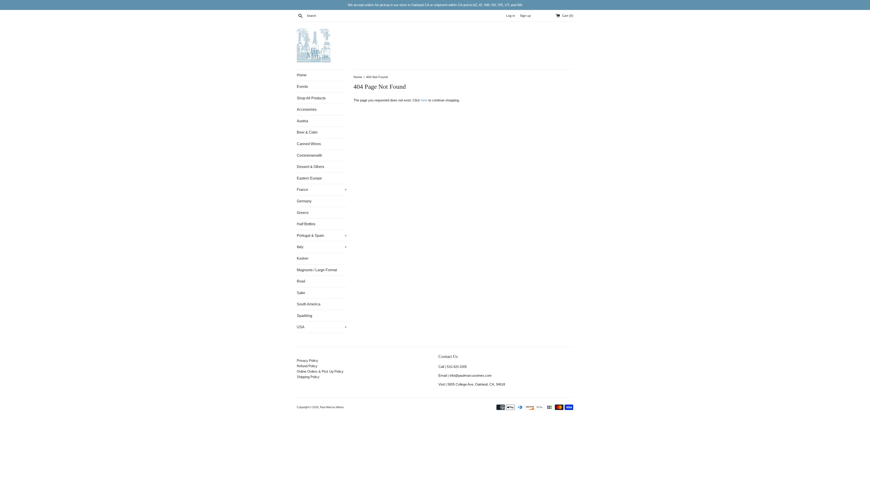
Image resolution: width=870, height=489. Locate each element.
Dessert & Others (310, 167)
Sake (301, 293)
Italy (322, 247)
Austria (302, 121)
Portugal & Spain (322, 235)
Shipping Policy (308, 377)
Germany (304, 201)
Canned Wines (309, 144)
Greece (303, 213)
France (322, 190)
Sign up (525, 15)
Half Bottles (306, 224)
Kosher (302, 258)
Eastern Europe (309, 178)
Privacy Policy (307, 360)
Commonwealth (309, 155)
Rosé (301, 281)
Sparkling (304, 316)
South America (308, 304)
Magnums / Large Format (317, 270)
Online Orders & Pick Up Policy (320, 371)
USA (322, 327)
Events (302, 87)
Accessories (307, 109)
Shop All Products (311, 98)
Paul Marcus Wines (332, 407)
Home (302, 75)
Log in (510, 15)
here (424, 100)
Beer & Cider (307, 132)
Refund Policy (307, 366)
